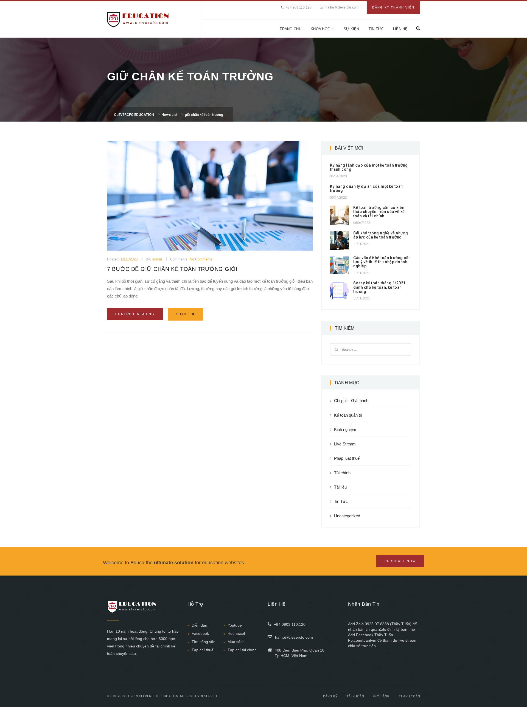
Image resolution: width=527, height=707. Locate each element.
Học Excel (236, 633)
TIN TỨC (376, 29)
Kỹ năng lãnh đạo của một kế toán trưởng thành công (369, 167)
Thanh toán (409, 696)
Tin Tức (341, 501)
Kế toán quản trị (348, 415)
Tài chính (342, 472)
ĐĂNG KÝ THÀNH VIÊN (393, 7)
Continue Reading (135, 314)
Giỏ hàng (381, 696)
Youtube (235, 625)
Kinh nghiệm (345, 429)
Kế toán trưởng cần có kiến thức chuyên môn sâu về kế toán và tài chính (379, 211)
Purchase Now (400, 561)
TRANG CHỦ (290, 29)
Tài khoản (355, 696)
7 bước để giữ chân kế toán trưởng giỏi (172, 269)
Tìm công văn (203, 641)
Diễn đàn (199, 625)
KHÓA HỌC (320, 29)
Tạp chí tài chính (242, 650)
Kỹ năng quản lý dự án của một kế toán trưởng (366, 188)
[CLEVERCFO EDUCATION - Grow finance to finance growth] (138, 19)
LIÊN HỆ (400, 29)
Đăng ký (330, 696)
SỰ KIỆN (351, 29)
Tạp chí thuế (203, 650)
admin (157, 259)
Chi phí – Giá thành (351, 400)
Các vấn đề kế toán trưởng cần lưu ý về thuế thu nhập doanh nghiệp (382, 262)
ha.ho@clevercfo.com (342, 7)
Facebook (200, 633)
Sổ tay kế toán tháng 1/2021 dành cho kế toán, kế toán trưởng (379, 287)
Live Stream (345, 444)
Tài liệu (340, 487)
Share (183, 314)
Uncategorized (347, 516)
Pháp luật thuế (347, 458)
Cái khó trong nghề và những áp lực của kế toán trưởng (380, 235)
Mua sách (236, 641)
